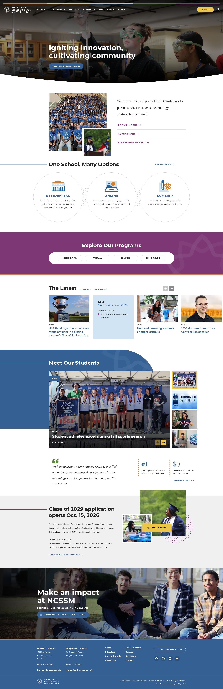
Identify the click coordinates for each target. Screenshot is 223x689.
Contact (129, 660)
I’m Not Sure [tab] (153, 258)
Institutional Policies (139, 680)
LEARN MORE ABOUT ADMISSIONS (64, 555)
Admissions (127, 134)
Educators (110, 652)
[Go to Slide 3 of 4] (184, 419)
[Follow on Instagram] (163, 658)
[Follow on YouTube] (177, 658)
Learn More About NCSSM (66, 66)
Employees (110, 660)
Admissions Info (163, 164)
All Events (99, 290)
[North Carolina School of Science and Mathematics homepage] (17, 9)
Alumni (108, 648)
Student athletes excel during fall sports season (98, 436)
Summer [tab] (125, 258)
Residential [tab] (70, 258)
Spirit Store (131, 656)
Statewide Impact (132, 142)
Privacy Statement (155, 680)
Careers (129, 652)
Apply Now (159, 527)
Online (111, 195)
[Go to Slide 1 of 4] (184, 380)
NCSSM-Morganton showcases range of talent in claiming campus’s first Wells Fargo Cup (69, 332)
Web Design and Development (167, 684)
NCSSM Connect (133, 648)
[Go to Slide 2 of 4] (184, 400)
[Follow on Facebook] (156, 658)
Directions (41, 658)
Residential (58, 195)
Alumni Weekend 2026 (113, 305)
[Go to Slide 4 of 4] (184, 439)
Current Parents (113, 656)
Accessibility (125, 680)
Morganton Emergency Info (79, 670)
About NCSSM (128, 125)
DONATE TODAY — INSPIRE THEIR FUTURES (64, 615)
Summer (165, 195)
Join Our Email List (169, 650)
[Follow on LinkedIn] (170, 658)
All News (84, 290)
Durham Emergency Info (49, 670)
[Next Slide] (171, 288)
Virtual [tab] (97, 258)
